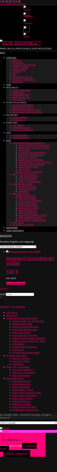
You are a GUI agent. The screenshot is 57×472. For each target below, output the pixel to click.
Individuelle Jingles (27, 157)
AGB (14, 75)
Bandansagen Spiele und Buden (27, 112)
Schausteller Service (22, 130)
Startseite (11, 58)
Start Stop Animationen (29, 182)
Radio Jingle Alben (27, 198)
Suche (3, 294)
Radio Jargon (18, 100)
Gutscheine (11, 312)
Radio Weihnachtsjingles (30, 218)
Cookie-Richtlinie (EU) (22, 77)
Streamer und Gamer (22, 184)
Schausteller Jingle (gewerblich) (28, 143)
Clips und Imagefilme (28, 177)
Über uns (16, 60)
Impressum (17, 82)
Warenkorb (11, 228)
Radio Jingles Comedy (28, 208)
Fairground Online (27, 189)
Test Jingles (18, 125)
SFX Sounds (24, 150)
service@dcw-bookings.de (13, 4)
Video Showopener (27, 179)
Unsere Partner (20, 135)
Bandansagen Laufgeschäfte (26, 110)
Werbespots (18, 92)
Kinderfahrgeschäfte (22, 107)
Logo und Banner (20, 138)
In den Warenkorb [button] (15, 283)
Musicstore (18, 223)
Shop (8, 140)
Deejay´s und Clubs (21, 90)
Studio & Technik (20, 67)
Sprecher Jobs (19, 70)
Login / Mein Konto (15, 231)
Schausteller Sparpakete (30, 172)
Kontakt (16, 72)
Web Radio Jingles (20, 194)
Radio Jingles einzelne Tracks (32, 215)
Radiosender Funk (21, 97)
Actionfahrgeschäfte (22, 105)
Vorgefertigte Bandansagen (32, 153)
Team (8, 85)
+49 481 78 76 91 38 (10, 1)
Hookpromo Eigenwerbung (31, 165)
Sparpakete (23, 191)
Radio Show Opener (27, 213)
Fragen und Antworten (23, 65)
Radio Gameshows (27, 196)
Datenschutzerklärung (23, 80)
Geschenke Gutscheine (23, 225)
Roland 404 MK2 (19, 117)
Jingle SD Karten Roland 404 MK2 (34, 145)
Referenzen (18, 63)
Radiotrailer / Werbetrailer (32, 220)
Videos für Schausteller (24, 174)
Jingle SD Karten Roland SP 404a (33, 148)
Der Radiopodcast (21, 128)
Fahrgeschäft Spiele (28, 167)
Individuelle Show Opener (30, 160)
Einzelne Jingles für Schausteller (35, 162)
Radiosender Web (20, 95)
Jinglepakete (24, 169)
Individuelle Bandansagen (30, 155)
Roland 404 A (18, 120)
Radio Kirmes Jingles (28, 206)
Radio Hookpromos (27, 203)
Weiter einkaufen (16, 453)
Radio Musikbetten (27, 210)
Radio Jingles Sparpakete (30, 201)
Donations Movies (27, 186)
